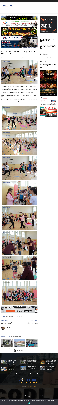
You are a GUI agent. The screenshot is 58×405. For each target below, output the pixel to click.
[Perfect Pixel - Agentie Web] (48, 33)
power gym (16, 316)
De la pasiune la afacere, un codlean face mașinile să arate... (32, 361)
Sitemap (32, 391)
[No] (56, 402)
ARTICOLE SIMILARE (5, 336)
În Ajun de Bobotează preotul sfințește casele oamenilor (50, 367)
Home (17, 391)
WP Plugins (25, 395)
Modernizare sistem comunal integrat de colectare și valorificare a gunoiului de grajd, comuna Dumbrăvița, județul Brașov (19, 350)
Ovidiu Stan (6, 55)
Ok (29, 403)
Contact (40, 391)
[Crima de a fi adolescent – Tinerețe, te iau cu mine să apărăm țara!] (23, 368)
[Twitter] (53, 1)
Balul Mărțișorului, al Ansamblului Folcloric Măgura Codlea (30, 323)
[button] (55, 11)
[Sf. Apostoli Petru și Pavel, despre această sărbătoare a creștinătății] (42, 362)
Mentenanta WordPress (42, 393)
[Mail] (8, 332)
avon (7, 316)
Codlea (3, 346)
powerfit (20, 316)
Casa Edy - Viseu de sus (37, 395)
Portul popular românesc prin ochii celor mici (31, 348)
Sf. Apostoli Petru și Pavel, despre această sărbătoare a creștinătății (51, 361)
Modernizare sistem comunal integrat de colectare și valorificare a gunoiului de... (48, 46)
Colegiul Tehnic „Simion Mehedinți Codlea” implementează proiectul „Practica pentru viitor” (47, 59)
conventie (11, 316)
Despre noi (24, 391)
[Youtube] (56, 1)
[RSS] (51, 1)
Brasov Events (21, 395)
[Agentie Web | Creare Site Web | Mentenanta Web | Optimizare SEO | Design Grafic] (19, 313)
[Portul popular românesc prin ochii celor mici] (31, 343)
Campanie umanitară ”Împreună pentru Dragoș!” (13, 368)
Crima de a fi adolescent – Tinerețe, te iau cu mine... (31, 367)
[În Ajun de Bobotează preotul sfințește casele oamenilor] (42, 368)
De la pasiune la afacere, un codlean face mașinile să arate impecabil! (6, 349)
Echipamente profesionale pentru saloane (47, 395)
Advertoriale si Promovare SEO (13, 395)
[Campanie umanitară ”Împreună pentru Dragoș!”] (4, 369)
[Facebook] (49, 1)
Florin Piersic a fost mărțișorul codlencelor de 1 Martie (7, 323)
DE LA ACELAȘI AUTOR (16, 336)
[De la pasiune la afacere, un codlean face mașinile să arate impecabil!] (7, 343)
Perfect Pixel (36, 393)
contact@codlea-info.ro (31, 386)
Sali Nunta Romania (30, 395)
